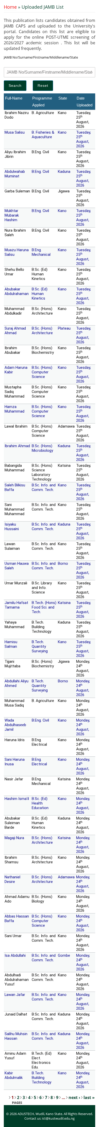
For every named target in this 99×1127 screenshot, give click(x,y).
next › (74, 1097)
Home (10, 7)
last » (89, 1097)
